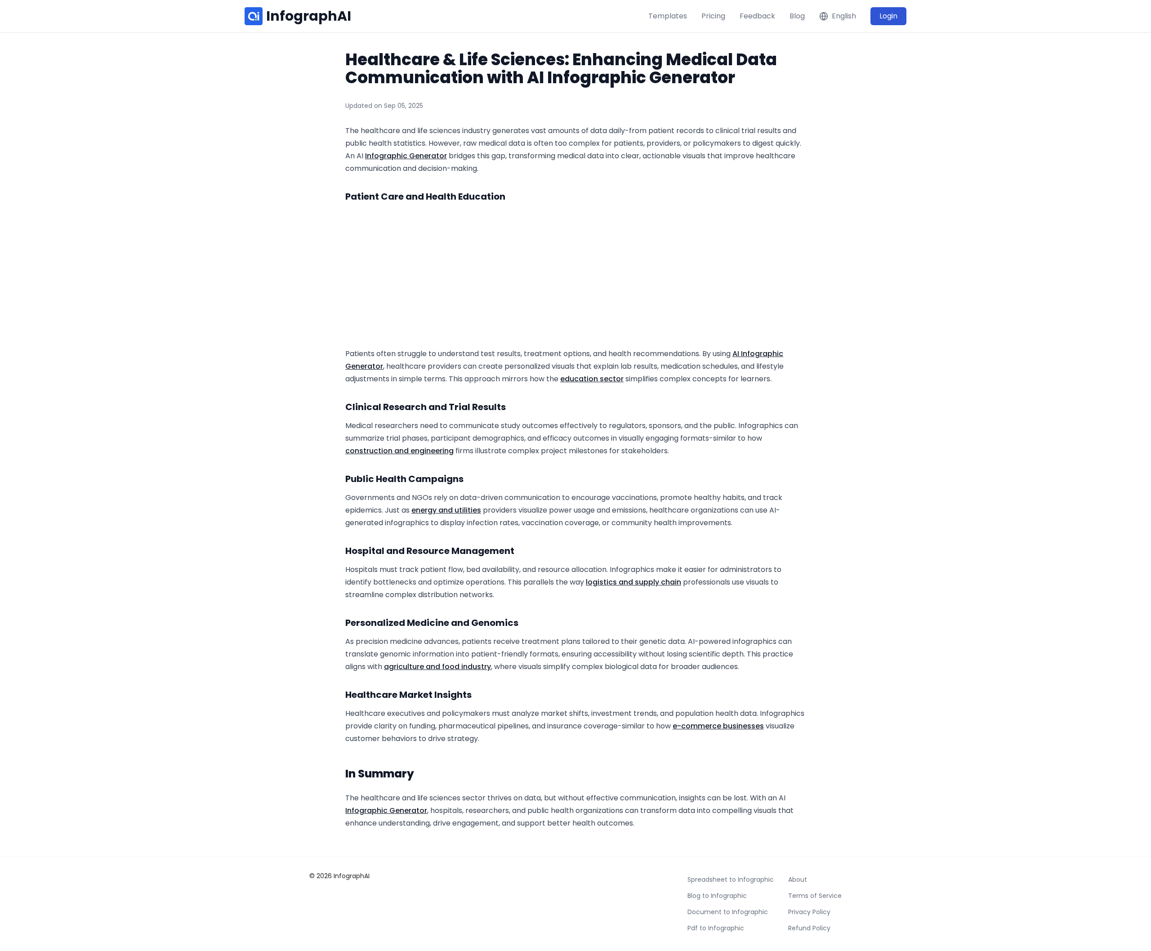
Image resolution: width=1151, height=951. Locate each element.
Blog (797, 16)
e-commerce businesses (718, 726)
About (797, 879)
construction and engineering (399, 451)
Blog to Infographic (717, 895)
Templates (667, 16)
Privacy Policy (809, 911)
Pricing (713, 16)
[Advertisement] (575, 276)
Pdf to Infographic (715, 928)
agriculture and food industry (437, 666)
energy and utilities (446, 510)
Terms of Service (815, 895)
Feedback (757, 16)
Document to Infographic (727, 911)
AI (736, 353)
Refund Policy (809, 928)
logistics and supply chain (633, 582)
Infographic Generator (406, 156)
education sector (592, 379)
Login (888, 16)
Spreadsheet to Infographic (730, 879)
